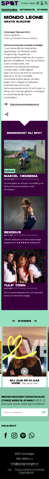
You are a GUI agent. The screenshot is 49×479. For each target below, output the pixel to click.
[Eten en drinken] (37, 4)
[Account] (42, 4)
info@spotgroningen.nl (24, 463)
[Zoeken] (46, 4)
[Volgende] (35, 321)
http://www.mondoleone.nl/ (24, 104)
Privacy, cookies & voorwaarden (30, 469)
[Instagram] (14, 436)
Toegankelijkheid (26, 472)
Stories (42, 9)
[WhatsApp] (31, 436)
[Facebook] (5, 435)
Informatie (27, 9)
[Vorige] (13, 321)
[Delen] (6, 114)
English (32, 3)
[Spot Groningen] (9, 3)
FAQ (10, 469)
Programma (9, 9)
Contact (24, 3)
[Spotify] (23, 436)
